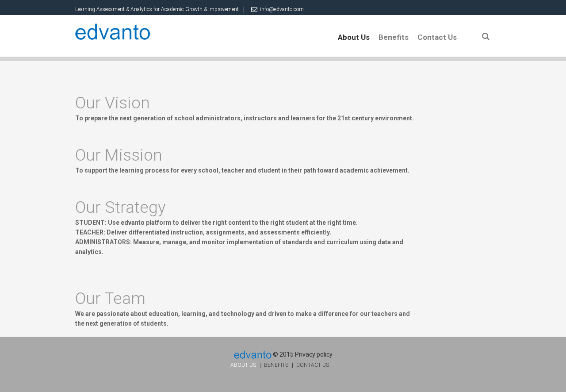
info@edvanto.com (282, 9)
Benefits (394, 37)
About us (243, 365)
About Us (354, 37)
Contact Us (437, 37)
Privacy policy (314, 354)
